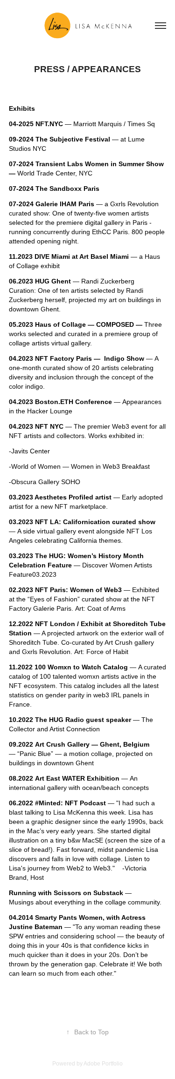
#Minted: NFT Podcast (70, 803)
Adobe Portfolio (103, 1063)
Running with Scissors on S (53, 893)
